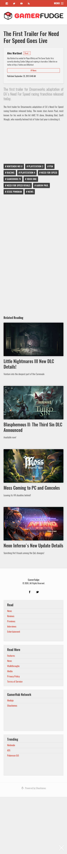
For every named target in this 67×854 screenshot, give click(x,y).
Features (11, 655)
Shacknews (12, 705)
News (30, 191)
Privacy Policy (13, 676)
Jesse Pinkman (14, 191)
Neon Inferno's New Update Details (33, 546)
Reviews (10, 616)
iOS (8, 750)
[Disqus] (33, 253)
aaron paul (42, 185)
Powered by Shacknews (35, 788)
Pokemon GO (13, 755)
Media (10, 671)
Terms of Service (15, 681)
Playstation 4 (27, 172)
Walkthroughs (13, 666)
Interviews (11, 626)
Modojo (10, 700)
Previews (11, 621)
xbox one (32, 179)
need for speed (49, 172)
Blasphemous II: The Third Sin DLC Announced (33, 427)
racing (10, 172)
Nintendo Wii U (15, 166)
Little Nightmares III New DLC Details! (29, 364)
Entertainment (13, 631)
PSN (51, 166)
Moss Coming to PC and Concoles (32, 488)
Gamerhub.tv (14, 179)
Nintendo (11, 745)
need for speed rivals (18, 185)
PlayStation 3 (35, 166)
